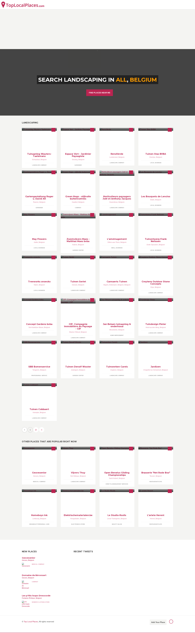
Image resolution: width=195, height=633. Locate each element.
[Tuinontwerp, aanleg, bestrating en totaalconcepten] (155, 299)
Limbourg (35, 519)
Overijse (152, 157)
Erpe (152, 287)
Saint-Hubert (113, 478)
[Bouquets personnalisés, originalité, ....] (155, 171)
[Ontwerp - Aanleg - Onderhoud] (78, 257)
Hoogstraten (74, 519)
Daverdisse (113, 202)
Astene (74, 245)
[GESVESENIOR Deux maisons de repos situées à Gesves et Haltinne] (39, 448)
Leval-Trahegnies (113, 519)
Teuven (152, 476)
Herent (152, 519)
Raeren (36, 202)
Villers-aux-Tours (113, 242)
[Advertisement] (97, 29)
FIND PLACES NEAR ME (99, 93)
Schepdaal (36, 160)
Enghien (113, 370)
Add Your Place (158, 622)
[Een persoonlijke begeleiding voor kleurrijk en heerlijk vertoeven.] (39, 214)
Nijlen (36, 285)
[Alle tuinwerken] (78, 342)
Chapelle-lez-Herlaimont (152, 370)
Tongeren (35, 370)
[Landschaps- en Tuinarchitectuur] (39, 299)
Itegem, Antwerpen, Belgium (113, 285)
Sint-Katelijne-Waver (36, 327)
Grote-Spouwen (152, 245)
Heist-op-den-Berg (152, 327)
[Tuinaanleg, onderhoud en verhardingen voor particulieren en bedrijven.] (116, 299)
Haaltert (75, 202)
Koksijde (36, 412)
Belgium (143, 79)
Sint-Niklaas (74, 476)
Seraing (75, 160)
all (121, 79)
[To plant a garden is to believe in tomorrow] (116, 129)
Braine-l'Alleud (74, 332)
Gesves (36, 476)
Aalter (36, 242)
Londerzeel (113, 157)
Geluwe (74, 285)
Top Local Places (31, 621)
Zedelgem (74, 370)
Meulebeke (113, 330)
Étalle (152, 200)
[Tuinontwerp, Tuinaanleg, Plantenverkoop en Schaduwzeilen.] (155, 214)
